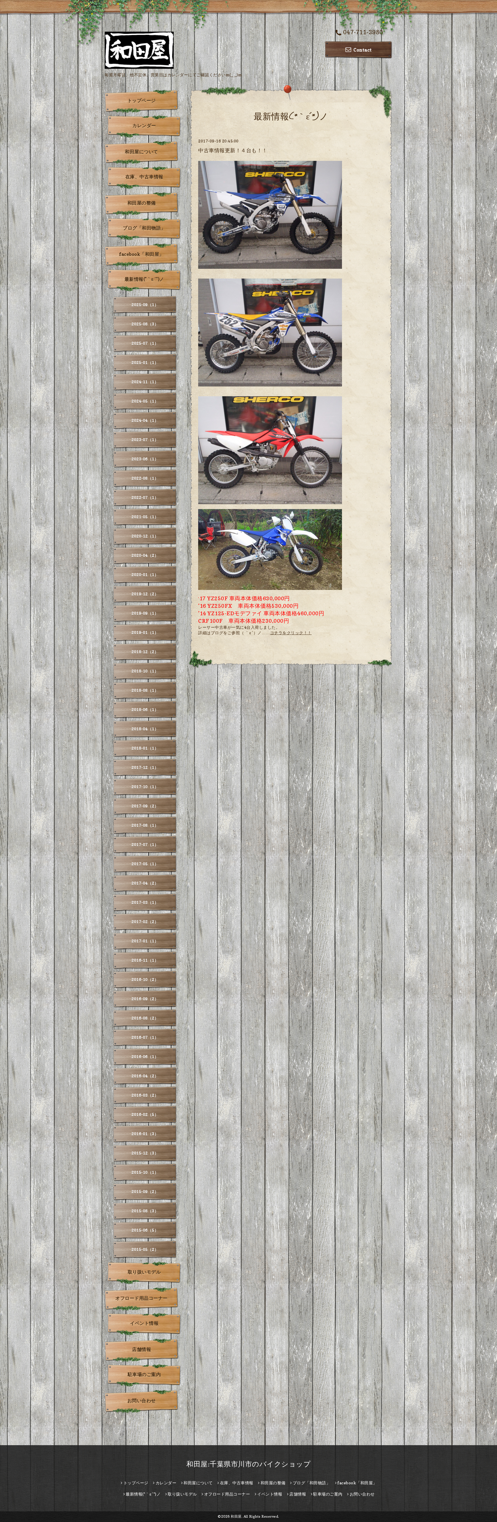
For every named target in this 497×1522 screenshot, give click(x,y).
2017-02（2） (144, 921)
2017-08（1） (144, 825)
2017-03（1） (144, 902)
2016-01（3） (144, 1133)
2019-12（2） (144, 593)
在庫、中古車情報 (144, 177)
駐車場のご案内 (144, 1374)
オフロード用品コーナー (141, 1298)
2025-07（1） (144, 343)
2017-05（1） (144, 863)
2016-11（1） (144, 960)
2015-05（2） (144, 1249)
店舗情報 (141, 1349)
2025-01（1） (144, 362)
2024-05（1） (144, 401)
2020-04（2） (144, 555)
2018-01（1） (144, 748)
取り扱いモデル (144, 1272)
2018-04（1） (144, 728)
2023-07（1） (144, 439)
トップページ (141, 100)
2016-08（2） (144, 1018)
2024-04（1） (144, 420)
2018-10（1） (144, 670)
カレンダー (144, 125)
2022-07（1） (144, 497)
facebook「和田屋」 (141, 254)
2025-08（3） (144, 323)
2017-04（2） (144, 883)
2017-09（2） (144, 805)
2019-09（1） (144, 613)
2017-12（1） (144, 767)
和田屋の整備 (141, 203)
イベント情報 (144, 1323)
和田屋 (236, 1516)
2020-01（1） (144, 574)
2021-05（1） (144, 516)
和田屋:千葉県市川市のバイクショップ (248, 1464)
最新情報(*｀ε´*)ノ (144, 279)
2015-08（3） (144, 1210)
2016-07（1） (144, 1037)
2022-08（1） (144, 478)
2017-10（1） (144, 786)
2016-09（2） (144, 998)
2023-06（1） (144, 458)
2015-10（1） (144, 1172)
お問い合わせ (141, 1400)
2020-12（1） (144, 536)
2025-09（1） (144, 304)
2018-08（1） (144, 690)
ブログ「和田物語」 (144, 228)
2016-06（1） (144, 1056)
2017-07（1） (144, 844)
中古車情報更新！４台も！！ (232, 150)
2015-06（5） (144, 1230)
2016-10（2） (144, 979)
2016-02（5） (144, 1114)
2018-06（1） (144, 709)
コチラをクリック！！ (291, 632)
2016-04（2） (144, 1075)
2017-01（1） (144, 940)
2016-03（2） (144, 1095)
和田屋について (141, 152)
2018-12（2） (144, 651)
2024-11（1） (144, 381)
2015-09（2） (144, 1191)
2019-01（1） (144, 632)
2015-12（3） (144, 1152)
